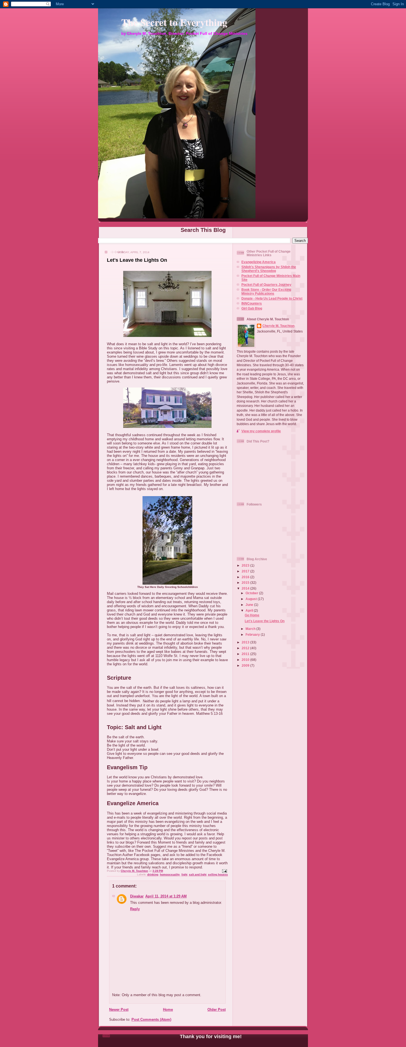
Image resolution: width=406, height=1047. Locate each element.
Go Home (252, 615)
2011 (246, 654)
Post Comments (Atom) (151, 1019)
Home (168, 1009)
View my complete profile (261, 431)
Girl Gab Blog (251, 308)
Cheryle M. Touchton (278, 326)
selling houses (218, 874)
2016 (246, 577)
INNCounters (251, 303)
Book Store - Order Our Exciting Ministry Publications (266, 291)
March (251, 628)
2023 (246, 565)
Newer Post (118, 1009)
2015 (246, 582)
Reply (135, 909)
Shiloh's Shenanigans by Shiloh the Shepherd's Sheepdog (268, 269)
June (250, 604)
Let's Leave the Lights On (264, 621)
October (252, 593)
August (252, 599)
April (250, 610)
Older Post (216, 1009)
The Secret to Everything (174, 22)
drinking (152, 874)
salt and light (197, 874)
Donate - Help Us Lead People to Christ (271, 298)
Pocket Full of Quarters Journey (266, 284)
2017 (246, 571)
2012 (246, 648)
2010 (246, 659)
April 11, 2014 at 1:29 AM (166, 896)
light (184, 874)
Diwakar (137, 896)
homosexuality (170, 874)
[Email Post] (224, 870)
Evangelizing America (258, 262)
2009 (246, 665)
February (253, 634)
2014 (246, 588)
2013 (246, 642)
